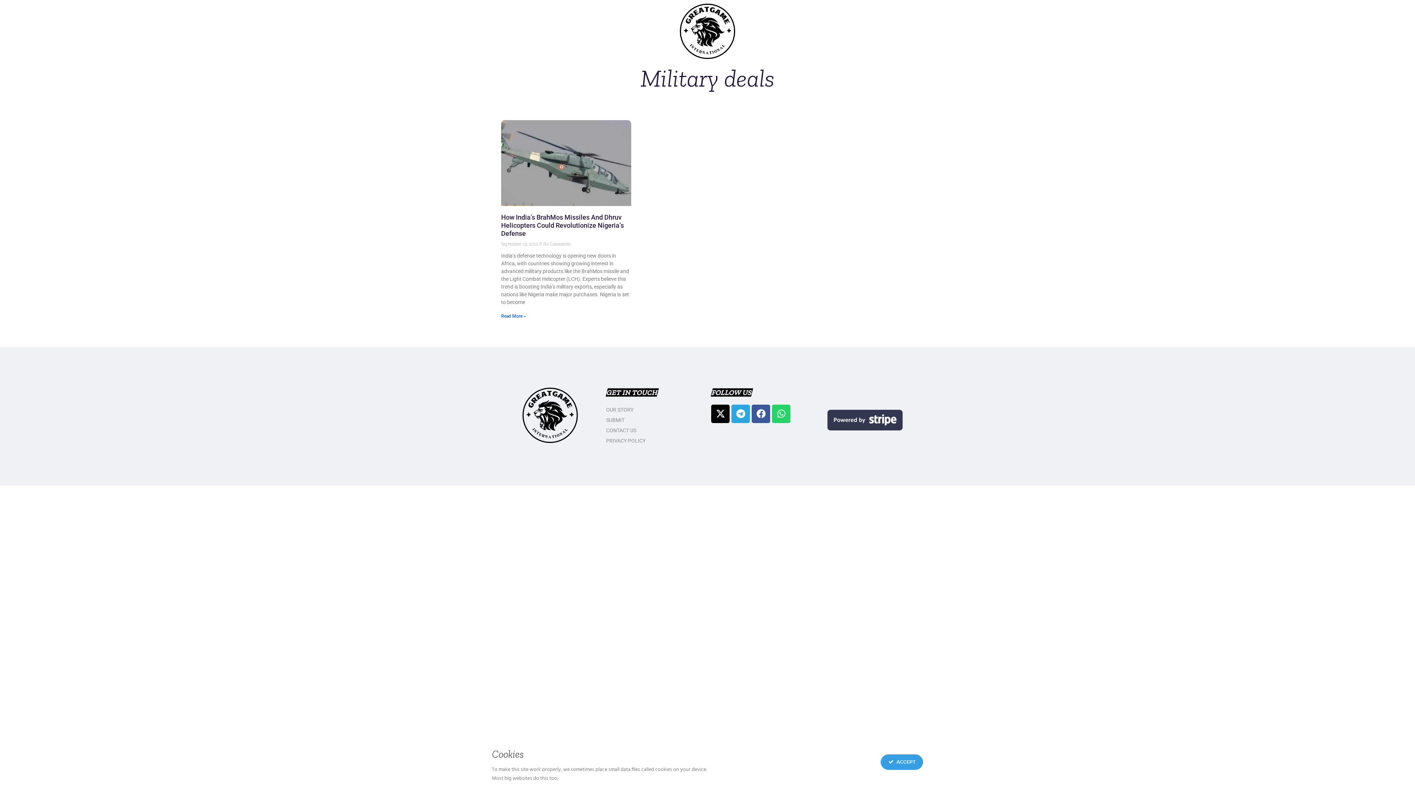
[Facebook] (761, 414)
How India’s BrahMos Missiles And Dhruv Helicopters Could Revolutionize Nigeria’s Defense (562, 225)
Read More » (513, 316)
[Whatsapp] (781, 414)
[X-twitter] (720, 414)
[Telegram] (740, 414)
